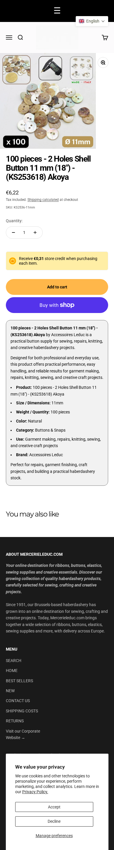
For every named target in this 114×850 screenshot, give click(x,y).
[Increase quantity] (35, 232)
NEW (10, 690)
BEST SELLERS (19, 680)
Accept (54, 807)
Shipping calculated (43, 200)
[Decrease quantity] (13, 232)
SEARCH (13, 660)
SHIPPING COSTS (22, 711)
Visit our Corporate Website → (23, 734)
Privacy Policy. (35, 791)
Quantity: (14, 220)
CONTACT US (18, 700)
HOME (12, 670)
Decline (54, 821)
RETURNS (15, 721)
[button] (92, 21)
